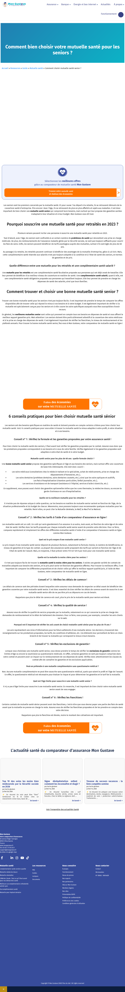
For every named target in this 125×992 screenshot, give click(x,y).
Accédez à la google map (8, 852)
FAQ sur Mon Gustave (69, 885)
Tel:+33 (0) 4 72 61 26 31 (7, 848)
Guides (34, 873)
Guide (25, 68)
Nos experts (66, 878)
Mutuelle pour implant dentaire (10, 892)
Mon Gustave (5, 834)
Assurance (52, 4)
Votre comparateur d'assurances (11, 836)
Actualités (105, 4)
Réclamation (100, 872)
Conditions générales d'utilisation (73, 903)
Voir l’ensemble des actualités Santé (62, 809)
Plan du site (66, 983)
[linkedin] (12, 858)
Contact (98, 869)
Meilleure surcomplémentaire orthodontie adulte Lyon (14, 885)
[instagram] (17, 858)
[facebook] (2, 858)
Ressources (15, 68)
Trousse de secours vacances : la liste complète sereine (104, 782)
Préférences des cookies (70, 901)
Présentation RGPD (68, 894)
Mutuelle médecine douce (8, 872)
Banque (65, 4)
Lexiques (35, 876)
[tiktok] (27, 858)
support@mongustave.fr (8, 850)
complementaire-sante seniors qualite (13, 869)
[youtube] (22, 858)
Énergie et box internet (85, 4)
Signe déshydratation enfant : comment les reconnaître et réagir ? (62, 782)
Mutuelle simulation (6, 875)
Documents (36, 879)
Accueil (5, 68)
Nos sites (65, 891)
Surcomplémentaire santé (9, 889)
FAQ (33, 870)
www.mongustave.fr (6, 845)
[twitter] (7, 858)
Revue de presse (68, 875)
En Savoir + (34, 801)
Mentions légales (68, 888)
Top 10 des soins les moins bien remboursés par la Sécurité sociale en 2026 (20, 784)
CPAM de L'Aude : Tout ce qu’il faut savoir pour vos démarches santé (13, 880)
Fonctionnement (109, 14)
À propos (118, 4)
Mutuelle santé (36, 68)
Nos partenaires (67, 881)
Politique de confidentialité (71, 897)
